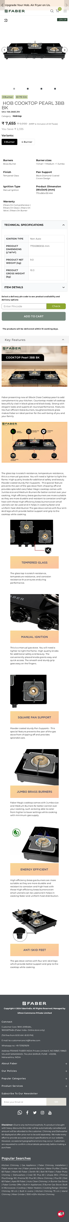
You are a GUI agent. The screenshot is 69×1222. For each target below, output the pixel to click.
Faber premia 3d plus (33, 1168)
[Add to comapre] (5, 20)
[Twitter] (35, 1113)
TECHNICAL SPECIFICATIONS (23, 224)
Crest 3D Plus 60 (35, 1175)
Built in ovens (26, 1191)
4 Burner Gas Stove (58, 1181)
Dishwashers (19, 1175)
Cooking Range (50, 1188)
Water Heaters (34, 1188)
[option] (34, 50)
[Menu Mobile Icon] (65, 11)
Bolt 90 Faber (47, 1171)
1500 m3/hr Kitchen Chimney (40, 1194)
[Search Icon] (52, 11)
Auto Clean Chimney (37, 1181)
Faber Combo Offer (12, 1184)
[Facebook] (27, 1113)
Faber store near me (12, 1168)
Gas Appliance (29, 1165)
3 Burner (9, 141)
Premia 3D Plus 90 (27, 1178)
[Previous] (4, 50)
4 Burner (27, 141)
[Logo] (15, 11)
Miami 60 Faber (19, 1171)
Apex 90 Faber (19, 1181)
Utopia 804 (52, 1175)
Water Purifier (52, 1168)
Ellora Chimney (45, 1178)
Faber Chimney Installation (52, 1165)
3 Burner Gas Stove (52, 1184)
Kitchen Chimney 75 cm (47, 1191)
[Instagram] (42, 1113)
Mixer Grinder (18, 1194)
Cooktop (21, 1188)
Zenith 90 (34, 1171)
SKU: (4, 112)
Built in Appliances (32, 1184)
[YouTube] (50, 1113)
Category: (6, 116)
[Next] (64, 50)
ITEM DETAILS (13, 287)
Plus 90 (57, 1178)
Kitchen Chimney (10, 1165)
